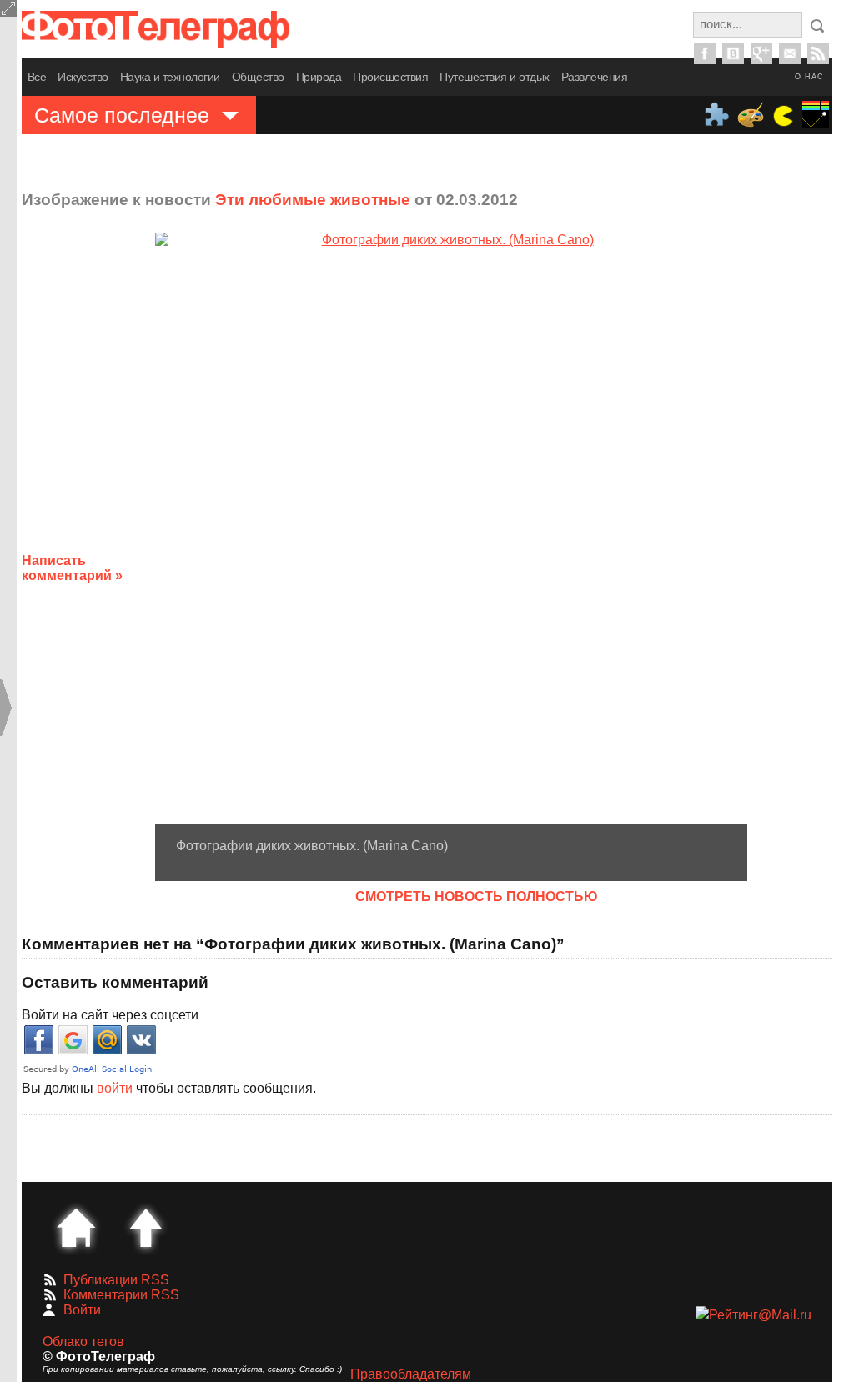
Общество (258, 76)
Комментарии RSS (121, 1295)
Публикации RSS (116, 1280)
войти (115, 1088)
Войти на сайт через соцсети (110, 1015)
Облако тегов (83, 1341)
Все (37, 76)
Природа (319, 76)
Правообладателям (410, 1374)
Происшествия (390, 76)
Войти (82, 1310)
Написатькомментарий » (72, 568)
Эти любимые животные (312, 199)
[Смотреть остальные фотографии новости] (451, 528)
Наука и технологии (170, 76)
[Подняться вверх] (146, 1227)
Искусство (83, 76)
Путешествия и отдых (495, 76)
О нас (809, 77)
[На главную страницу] (76, 1227)
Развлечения (594, 76)
